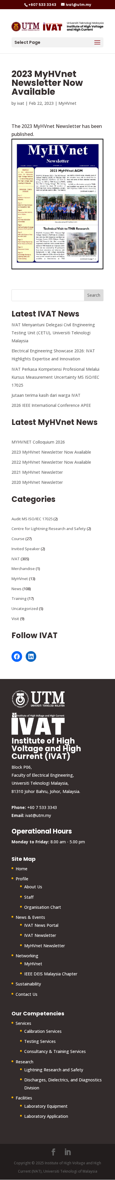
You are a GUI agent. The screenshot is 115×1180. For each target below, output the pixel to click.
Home (21, 868)
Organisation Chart (42, 907)
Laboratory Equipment (46, 1106)
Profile (22, 879)
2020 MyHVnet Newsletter (37, 482)
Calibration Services (43, 1031)
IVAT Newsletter (40, 935)
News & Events (30, 917)
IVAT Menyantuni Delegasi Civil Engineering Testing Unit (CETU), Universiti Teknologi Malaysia (53, 332)
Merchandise (23, 568)
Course (18, 538)
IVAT (16, 558)
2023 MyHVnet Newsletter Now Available (51, 452)
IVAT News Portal (41, 925)
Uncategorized (25, 608)
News (17, 588)
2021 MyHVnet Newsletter (37, 472)
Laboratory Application (46, 1116)
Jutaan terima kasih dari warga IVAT (46, 395)
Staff (29, 897)
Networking (27, 956)
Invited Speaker (26, 548)
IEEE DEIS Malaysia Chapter (50, 974)
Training (19, 598)
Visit (15, 618)
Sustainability (28, 984)
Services (23, 1023)
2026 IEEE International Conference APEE (51, 405)
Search (93, 295)
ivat (20, 103)
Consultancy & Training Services (55, 1051)
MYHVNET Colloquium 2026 (38, 442)
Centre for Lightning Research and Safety (49, 528)
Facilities (24, 1098)
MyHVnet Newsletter (44, 945)
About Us (33, 887)
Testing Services (40, 1041)
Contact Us (26, 994)
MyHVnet (67, 103)
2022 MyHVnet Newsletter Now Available (51, 462)
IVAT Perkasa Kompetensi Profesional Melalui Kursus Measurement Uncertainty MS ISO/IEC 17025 (55, 377)
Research (24, 1062)
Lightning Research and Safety (53, 1070)
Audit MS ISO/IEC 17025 (32, 518)
